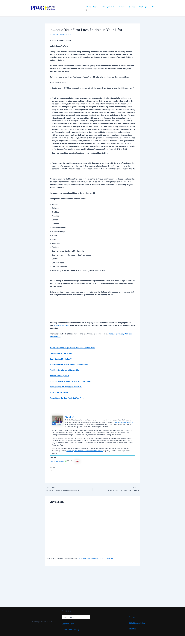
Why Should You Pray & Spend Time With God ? (69, 364)
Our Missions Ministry (70, 629)
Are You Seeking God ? (59, 376)
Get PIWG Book (68, 624)
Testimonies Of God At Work (62, 353)
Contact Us (133, 617)
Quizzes (132, 7)
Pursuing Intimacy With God (123, 422)
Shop (154, 7)
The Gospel (143, 7)
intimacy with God (61, 325)
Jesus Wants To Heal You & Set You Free (67, 398)
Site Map (132, 629)
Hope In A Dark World (59, 392)
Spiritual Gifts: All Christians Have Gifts (66, 387)
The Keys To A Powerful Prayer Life (64, 370)
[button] (86, 10)
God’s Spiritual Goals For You (62, 359)
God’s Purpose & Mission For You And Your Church (71, 381)
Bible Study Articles (137, 623)
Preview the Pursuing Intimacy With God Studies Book (72, 348)
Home (89, 7)
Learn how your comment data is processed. (96, 558)
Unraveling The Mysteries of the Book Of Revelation (84, 451)
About (95, 7)
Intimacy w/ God (108, 7)
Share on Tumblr (57, 461)
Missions (121, 7)
